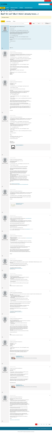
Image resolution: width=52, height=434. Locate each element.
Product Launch (14, 7)
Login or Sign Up (47, 0)
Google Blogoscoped (19, 356)
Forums (2, 7)
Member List (3, 9)
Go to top (49, 428)
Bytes (29, 428)
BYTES (7, 7)
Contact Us (35, 428)
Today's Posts (12, 9)
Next (49, 424)
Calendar (7, 9)
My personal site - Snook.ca (20, 203)
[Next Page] (42, 23)
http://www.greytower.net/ (18, 268)
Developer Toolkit (28, 7)
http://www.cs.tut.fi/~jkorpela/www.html (23, 184)
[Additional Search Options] (49, 4)
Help (32, 428)
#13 (49, 340)
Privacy (39, 428)
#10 (49, 273)
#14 (49, 366)
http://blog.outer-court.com (20, 385)
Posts (3, 21)
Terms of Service (44, 428)
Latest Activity (8, 21)
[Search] (51, 4)
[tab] (3, 21)
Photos (14, 21)
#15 (49, 395)
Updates (21, 7)
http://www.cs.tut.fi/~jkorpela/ (16, 183)
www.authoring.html (28, 218)
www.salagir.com (27, 229)
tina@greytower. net (12, 268)
